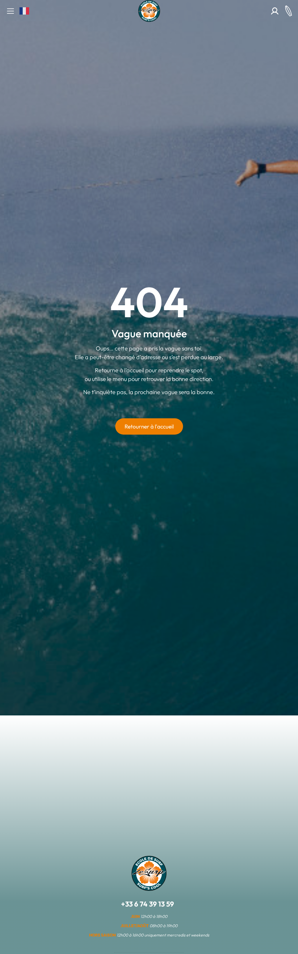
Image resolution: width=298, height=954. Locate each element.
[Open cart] (288, 11)
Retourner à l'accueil (149, 426)
